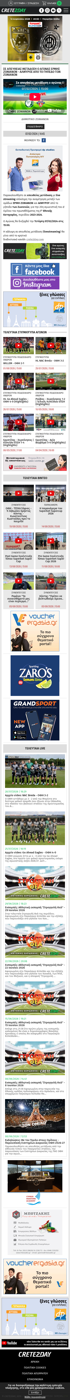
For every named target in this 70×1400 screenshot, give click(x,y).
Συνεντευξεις (19, 505)
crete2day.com (35, 239)
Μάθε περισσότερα (35, 1397)
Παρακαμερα (50, 505)
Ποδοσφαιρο (35, 126)
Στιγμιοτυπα (10, 357)
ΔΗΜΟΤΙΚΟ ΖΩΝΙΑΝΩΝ (35, 119)
